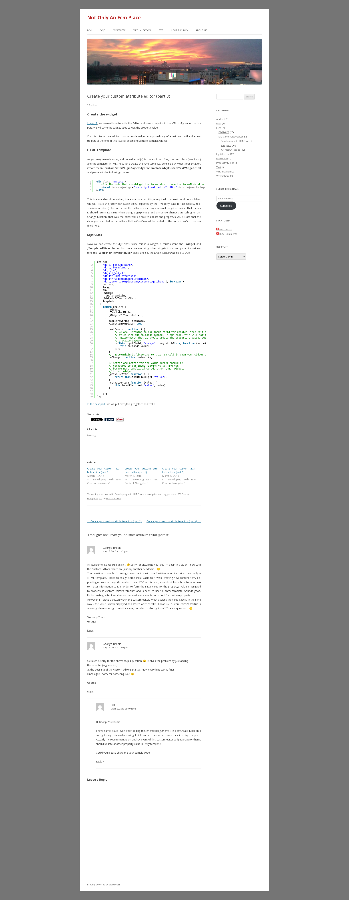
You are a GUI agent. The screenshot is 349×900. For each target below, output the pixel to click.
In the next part (96, 404)
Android (220, 119)
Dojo (102, 30)
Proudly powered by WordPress (103, 884)
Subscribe (226, 205)
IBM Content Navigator (230, 136)
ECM (89, 30)
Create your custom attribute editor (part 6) (179, 470)
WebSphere (119, 30)
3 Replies (92, 105)
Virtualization (142, 30)
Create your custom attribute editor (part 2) (104, 470)
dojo (173, 494)
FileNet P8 (223, 132)
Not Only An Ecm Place (114, 17)
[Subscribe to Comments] (217, 233)
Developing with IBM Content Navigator (136, 494)
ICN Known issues (230, 149)
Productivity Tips (225, 162)
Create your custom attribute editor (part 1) (142, 470)
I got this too (179, 30)
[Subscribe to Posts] (217, 229)
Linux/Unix (222, 158)
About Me (201, 30)
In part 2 (92, 123)
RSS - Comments (228, 233)
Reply (90, 630)
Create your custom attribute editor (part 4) (174, 521)
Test (161, 30)
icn (100, 498)
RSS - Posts (225, 229)
